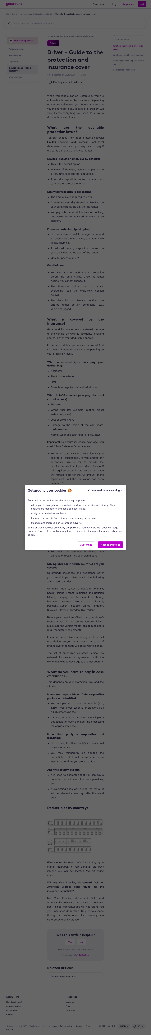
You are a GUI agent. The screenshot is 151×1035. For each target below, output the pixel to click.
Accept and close (110, 544)
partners (75, 527)
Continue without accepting (104, 490)
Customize (86, 544)
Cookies (106, 527)
